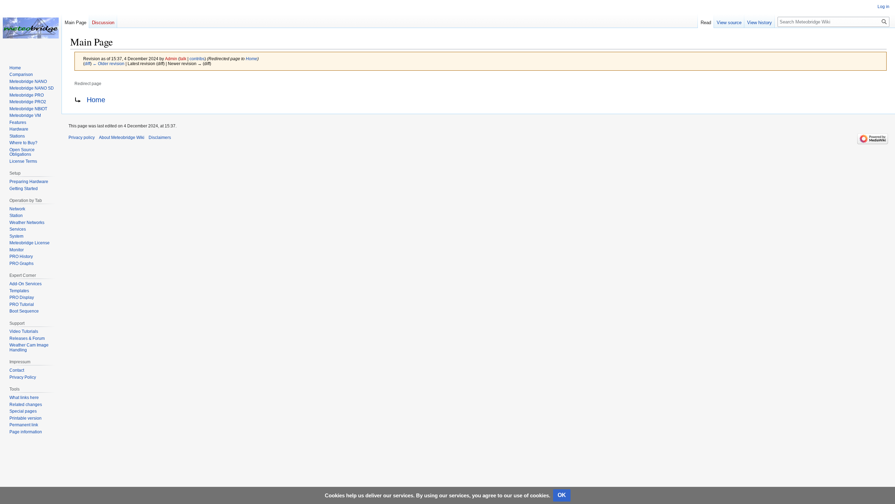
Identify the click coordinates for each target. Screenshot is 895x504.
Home (251, 58)
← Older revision (108, 63)
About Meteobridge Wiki (121, 137)
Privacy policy (82, 137)
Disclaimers (160, 137)
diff (87, 63)
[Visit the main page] (31, 28)
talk (183, 58)
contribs (197, 58)
